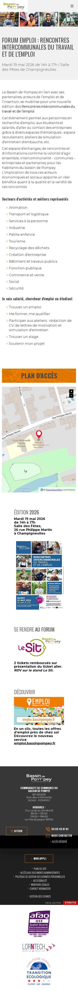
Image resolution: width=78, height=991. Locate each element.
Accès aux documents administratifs (40, 873)
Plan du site (40, 869)
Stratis (70, 902)
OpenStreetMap (54, 489)
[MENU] (72, 6)
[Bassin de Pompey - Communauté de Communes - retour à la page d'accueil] (14, 6)
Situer (18, 831)
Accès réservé (59, 841)
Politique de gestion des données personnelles (40, 877)
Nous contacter (61, 835)
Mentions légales (40, 885)
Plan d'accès (39, 375)
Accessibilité (40, 881)
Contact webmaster (40, 889)
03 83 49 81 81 (59, 829)
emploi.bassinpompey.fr (34, 743)
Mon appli (40, 858)
